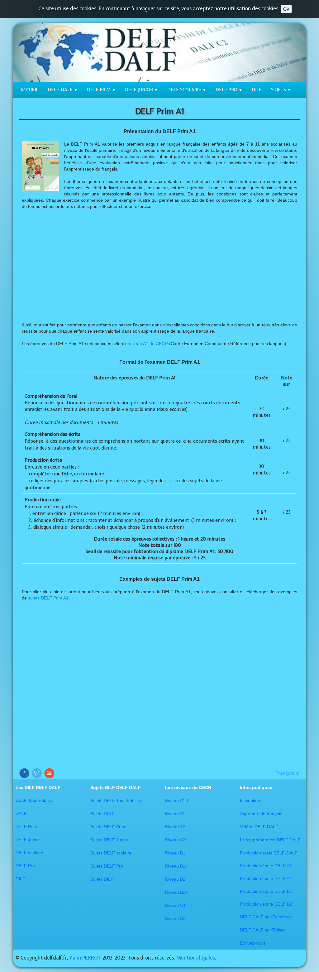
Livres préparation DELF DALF (270, 839)
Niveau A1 (175, 813)
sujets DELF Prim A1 (48, 597)
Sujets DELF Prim (107, 826)
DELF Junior (141, 90)
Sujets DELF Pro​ (106, 866)
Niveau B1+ (176, 866)
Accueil (29, 90)
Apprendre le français (261, 813)
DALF (21, 813)
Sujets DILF (101, 879)
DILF (257, 90)
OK (286, 9)
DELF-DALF (63, 90)
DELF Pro (229, 90)
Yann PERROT (85, 957)
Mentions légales (195, 957)
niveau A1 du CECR (148, 343)
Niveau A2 (175, 826)
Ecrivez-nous (252, 943)
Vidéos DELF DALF (259, 826)
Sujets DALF (102, 813)
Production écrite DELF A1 (266, 865)
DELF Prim (101, 90)
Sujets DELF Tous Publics (115, 800)
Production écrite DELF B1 (266, 891)
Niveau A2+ (176, 839)
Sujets (281, 90)
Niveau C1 (175, 905)
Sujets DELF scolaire (110, 852)
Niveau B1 (175, 852)
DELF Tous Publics (34, 800)
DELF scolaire (186, 90)
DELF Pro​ (25, 865)
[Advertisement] (159, 265)
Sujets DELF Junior (109, 839)
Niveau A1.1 (177, 800)
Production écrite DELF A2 (266, 878)
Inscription (250, 800)
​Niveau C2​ (175, 918)
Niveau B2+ (176, 892)
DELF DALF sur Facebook (266, 916)
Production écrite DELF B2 (266, 904)
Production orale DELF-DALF (269, 852)
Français (287, 773)
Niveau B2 (175, 879)
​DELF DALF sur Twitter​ (262, 929)
